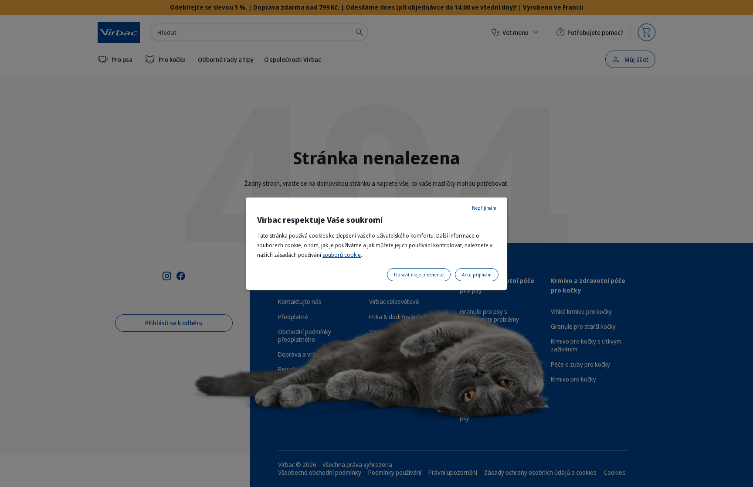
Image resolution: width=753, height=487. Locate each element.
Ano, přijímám (477, 275)
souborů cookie (341, 255)
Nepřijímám (484, 208)
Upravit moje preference (419, 275)
